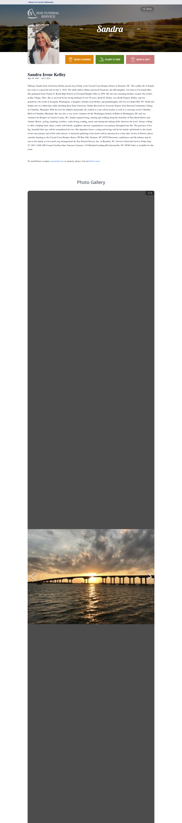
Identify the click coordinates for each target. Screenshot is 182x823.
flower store (95, 161)
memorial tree (57, 161)
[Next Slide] (149, 576)
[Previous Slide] (33, 576)
